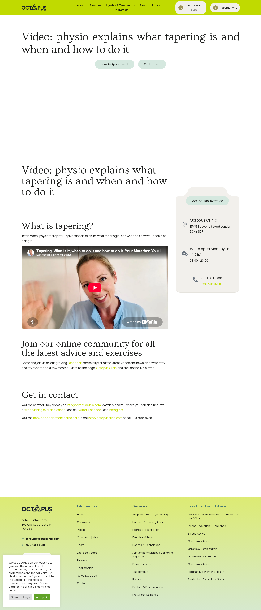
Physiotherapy (141, 564)
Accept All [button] (42, 597)
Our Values (83, 522)
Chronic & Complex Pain (202, 549)
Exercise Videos (87, 552)
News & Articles (87, 575)
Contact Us (120, 10)
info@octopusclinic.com (84, 405)
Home (81, 514)
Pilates (136, 579)
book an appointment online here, (56, 418)
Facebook (75, 363)
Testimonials (85, 568)
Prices (156, 5)
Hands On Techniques (146, 545)
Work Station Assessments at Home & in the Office (213, 516)
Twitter (82, 410)
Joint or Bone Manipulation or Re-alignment (153, 554)
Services (95, 5)
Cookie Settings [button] (20, 597)
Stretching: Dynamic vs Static (206, 579)
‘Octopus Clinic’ (106, 368)
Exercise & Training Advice (148, 522)
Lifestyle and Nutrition (202, 556)
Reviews (82, 560)
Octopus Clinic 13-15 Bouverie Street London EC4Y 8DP (37, 524)
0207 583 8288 (211, 284)
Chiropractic (140, 572)
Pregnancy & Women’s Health (206, 572)
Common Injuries (87, 537)
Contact (82, 583)
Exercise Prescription (145, 530)
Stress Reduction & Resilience (207, 526)
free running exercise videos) (46, 410)
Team (143, 5)
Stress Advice (196, 533)
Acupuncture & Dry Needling (150, 514)
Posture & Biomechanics (147, 587)
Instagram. (116, 410)
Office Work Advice (199, 541)
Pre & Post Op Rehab (145, 594)
